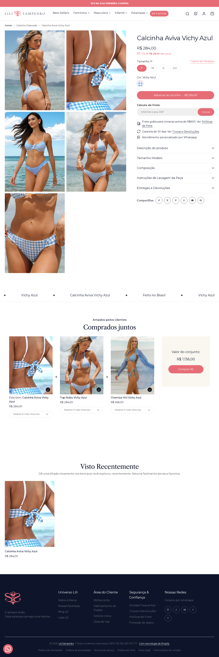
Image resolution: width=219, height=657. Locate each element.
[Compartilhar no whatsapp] (184, 200)
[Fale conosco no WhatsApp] (8, 649)
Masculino (101, 12)
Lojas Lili (63, 617)
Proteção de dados (141, 622)
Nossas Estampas (69, 606)
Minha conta (102, 600)
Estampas (138, 12)
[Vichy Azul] (140, 84)
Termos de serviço (104, 650)
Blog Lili (63, 611)
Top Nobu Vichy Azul (73, 397)
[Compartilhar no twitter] (167, 200)
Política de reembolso (50, 650)
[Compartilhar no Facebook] (159, 200)
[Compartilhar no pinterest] (175, 200)
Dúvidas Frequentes (142, 605)
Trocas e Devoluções (185, 131)
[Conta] (203, 13)
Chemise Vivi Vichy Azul (126, 397)
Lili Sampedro (66, 643)
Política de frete (126, 650)
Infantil (120, 12)
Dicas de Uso (102, 621)
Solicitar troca (102, 615)
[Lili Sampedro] (25, 13)
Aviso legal (144, 650)
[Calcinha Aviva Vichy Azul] (29, 514)
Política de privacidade (78, 650)
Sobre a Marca (67, 600)
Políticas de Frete (140, 616)
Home (8, 25)
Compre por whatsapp (179, 600)
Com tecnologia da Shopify (154, 643)
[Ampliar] (35, 70)
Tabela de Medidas (202, 61)
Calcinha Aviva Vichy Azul (21, 551)
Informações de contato (167, 650)
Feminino (80, 12)
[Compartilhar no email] (192, 200)
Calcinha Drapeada (26, 25)
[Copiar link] (200, 200)
